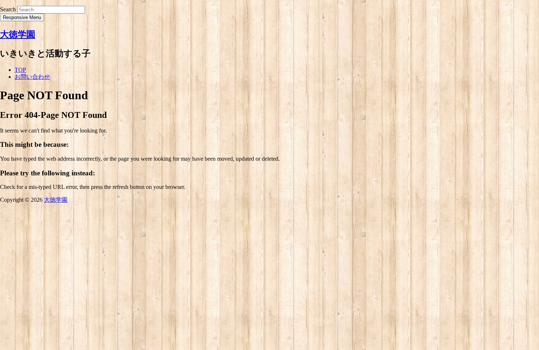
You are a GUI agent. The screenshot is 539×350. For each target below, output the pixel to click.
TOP (20, 70)
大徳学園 (17, 34)
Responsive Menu (22, 17)
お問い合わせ (32, 77)
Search (8, 9)
